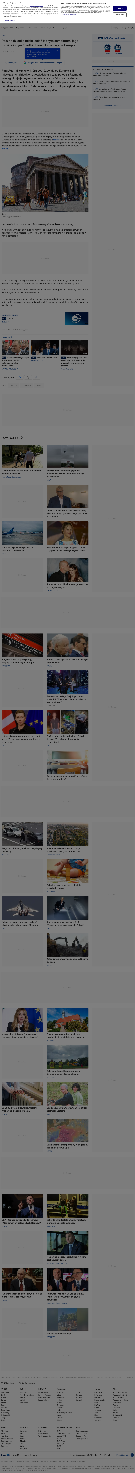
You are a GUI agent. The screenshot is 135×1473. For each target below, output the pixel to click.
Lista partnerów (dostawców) (68, 14)
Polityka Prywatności (9, 20)
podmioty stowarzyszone (36, 6)
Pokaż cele (119, 14)
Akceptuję (120, 8)
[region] (67, 11)
